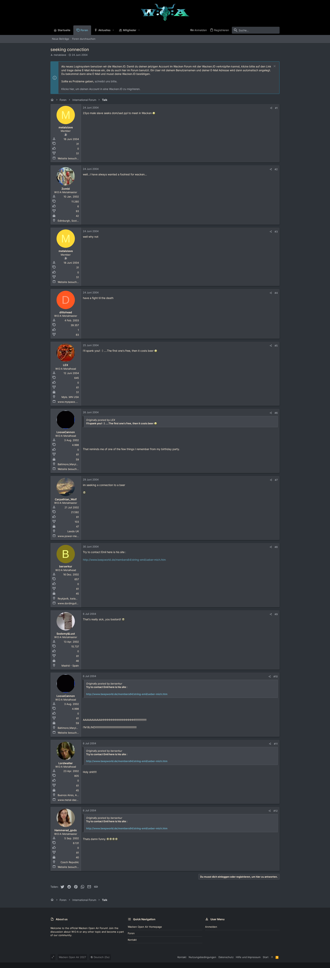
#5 (276, 345)
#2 (276, 169)
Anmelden (211, 926)
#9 (276, 614)
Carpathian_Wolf (66, 499)
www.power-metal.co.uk (72, 536)
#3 (276, 231)
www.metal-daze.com (71, 799)
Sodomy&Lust (66, 633)
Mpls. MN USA (70, 397)
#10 (275, 676)
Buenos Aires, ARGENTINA (73, 795)
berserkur (65, 566)
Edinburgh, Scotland (70, 220)
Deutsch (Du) (101, 957)
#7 (276, 479)
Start (266, 957)
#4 (276, 292)
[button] (113, 30)
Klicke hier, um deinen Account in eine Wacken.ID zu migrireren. (100, 89)
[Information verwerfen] (274, 67)
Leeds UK (73, 531)
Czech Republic (70, 862)
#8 (276, 546)
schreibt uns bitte (105, 81)
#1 (276, 107)
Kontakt (132, 939)
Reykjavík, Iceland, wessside (74, 598)
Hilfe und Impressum (248, 957)
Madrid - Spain (70, 665)
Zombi (65, 188)
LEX (65, 365)
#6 (276, 412)
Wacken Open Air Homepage (145, 926)
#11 (276, 743)
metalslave (60, 54)
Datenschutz (226, 957)
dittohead (65, 312)
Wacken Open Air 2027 (72, 957)
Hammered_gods (65, 830)
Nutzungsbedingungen (202, 957)
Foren (131, 933)
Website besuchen (69, 158)
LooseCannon (66, 432)
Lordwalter (65, 763)
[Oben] (272, 957)
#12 (275, 810)
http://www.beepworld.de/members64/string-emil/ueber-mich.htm (124, 559)
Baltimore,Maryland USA (72, 464)
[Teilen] (271, 108)
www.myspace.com (69, 401)
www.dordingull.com (70, 603)
